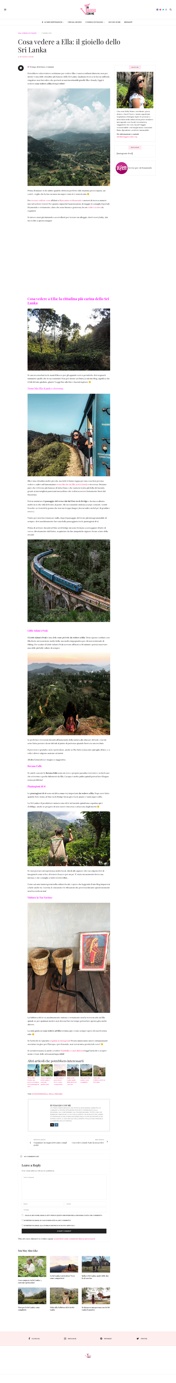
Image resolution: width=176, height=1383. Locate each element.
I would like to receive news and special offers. (112, 708)
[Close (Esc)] (131, 667)
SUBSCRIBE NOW (111, 703)
